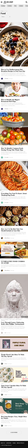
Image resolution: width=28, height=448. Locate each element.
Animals (21, 5)
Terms (14, 443)
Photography (18, 319)
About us (3, 443)
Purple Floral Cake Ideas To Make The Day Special (12, 355)
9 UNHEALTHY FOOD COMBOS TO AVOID (13, 262)
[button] (1, 2)
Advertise (8, 443)
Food (2, 67)
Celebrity (10, 5)
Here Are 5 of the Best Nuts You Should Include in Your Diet (12, 230)
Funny (13, 319)
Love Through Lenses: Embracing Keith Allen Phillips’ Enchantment (12, 323)
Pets (15, 5)
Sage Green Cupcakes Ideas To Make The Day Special (13, 386)
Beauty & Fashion (5, 319)
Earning (3, 5)
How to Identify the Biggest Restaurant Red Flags (10, 100)
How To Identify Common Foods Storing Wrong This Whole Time (12, 149)
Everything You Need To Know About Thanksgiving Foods (14, 194)
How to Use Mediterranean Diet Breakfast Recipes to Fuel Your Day (13, 70)
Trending (3, 320)
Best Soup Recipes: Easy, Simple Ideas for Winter (14, 417)
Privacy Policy (20, 443)
